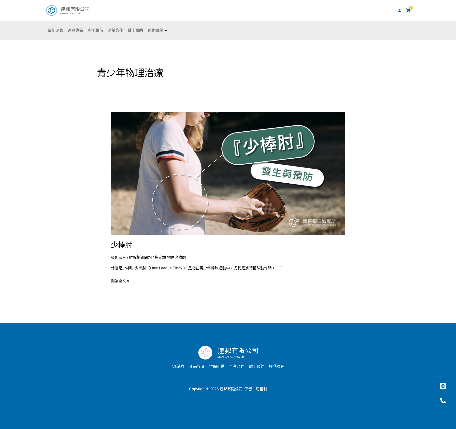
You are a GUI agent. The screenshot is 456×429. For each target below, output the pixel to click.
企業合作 (236, 366)
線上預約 (256, 366)
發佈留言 (118, 257)
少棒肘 (121, 245)
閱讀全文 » (120, 280)
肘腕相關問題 (140, 257)
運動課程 (276, 366)
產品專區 (196, 366)
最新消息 (177, 366)
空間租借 (216, 366)
